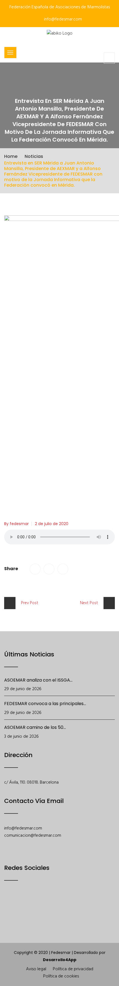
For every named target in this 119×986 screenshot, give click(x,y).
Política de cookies (61, 976)
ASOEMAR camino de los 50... (35, 727)
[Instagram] (51, 904)
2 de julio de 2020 (51, 523)
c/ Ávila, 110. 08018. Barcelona (31, 782)
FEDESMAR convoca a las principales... (45, 703)
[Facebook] (8, 904)
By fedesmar (16, 523)
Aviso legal (36, 969)
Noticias (34, 156)
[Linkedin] (65, 904)
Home (10, 156)
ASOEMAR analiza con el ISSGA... (38, 680)
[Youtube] (36, 904)
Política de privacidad (73, 969)
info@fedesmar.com (62, 19)
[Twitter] (22, 904)
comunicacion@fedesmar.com (32, 835)
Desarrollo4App (59, 959)
